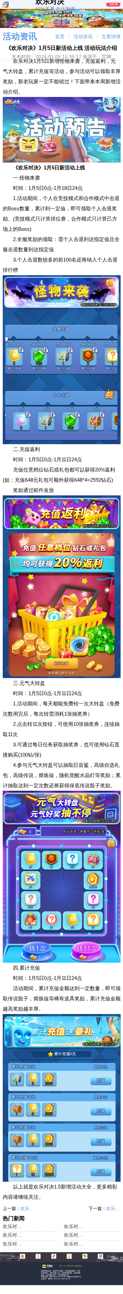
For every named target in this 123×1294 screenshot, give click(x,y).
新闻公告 (83, 11)
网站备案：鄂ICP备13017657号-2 (54, 1277)
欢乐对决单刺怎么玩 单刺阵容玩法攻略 (73, 1244)
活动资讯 (83, 36)
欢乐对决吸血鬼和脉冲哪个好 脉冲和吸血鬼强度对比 (27, 1208)
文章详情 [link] (111, 36)
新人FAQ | (63, 1266)
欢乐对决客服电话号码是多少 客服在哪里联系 (12, 1244)
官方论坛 (98, 11)
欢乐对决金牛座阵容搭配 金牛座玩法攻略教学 (73, 1226)
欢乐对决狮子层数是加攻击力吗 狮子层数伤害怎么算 (73, 1235)
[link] (60, 36)
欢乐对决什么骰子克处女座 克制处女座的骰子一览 (113, 1208)
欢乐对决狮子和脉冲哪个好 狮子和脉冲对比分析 (12, 1235)
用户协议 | (71, 1266)
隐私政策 (78, 1266)
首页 (60, 36)
